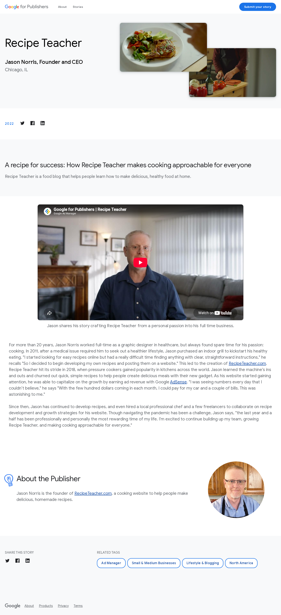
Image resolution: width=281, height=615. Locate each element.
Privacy (63, 606)
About (62, 7)
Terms (78, 606)
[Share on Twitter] (22, 124)
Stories (78, 7)
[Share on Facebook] (32, 124)
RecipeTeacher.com (247, 363)
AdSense (178, 382)
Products (46, 606)
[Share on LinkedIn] (42, 124)
